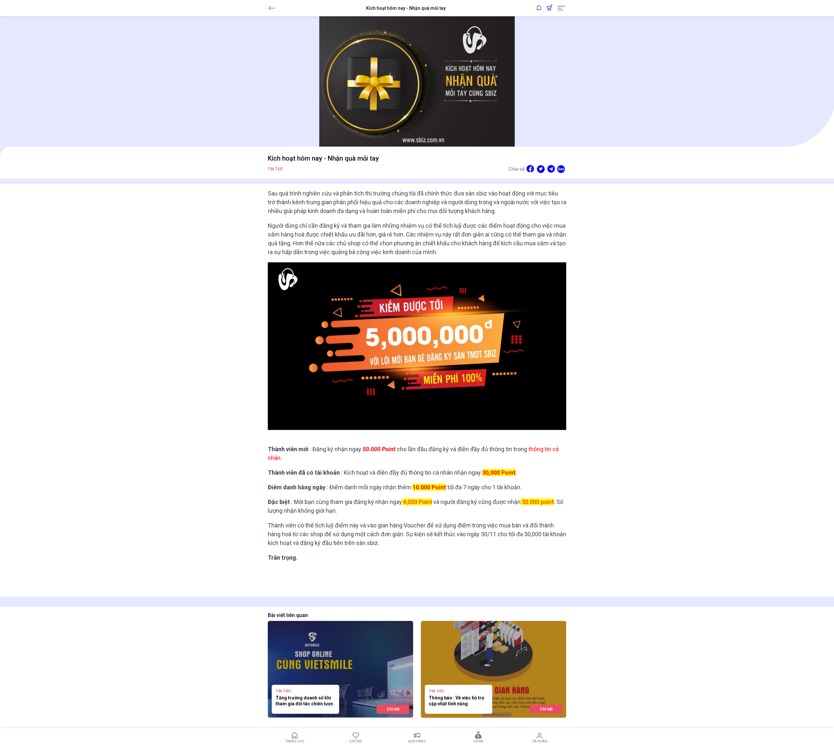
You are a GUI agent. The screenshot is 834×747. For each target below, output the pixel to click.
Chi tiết (393, 709)
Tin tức (275, 169)
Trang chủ (294, 741)
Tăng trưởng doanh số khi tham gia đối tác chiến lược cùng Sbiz (304, 701)
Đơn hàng (417, 741)
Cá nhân (539, 741)
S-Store (356, 741)
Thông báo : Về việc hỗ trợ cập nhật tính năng (456, 700)
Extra (478, 741)
